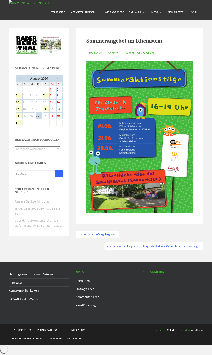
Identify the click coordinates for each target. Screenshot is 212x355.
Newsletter (175, 12)
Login (193, 12)
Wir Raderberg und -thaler (123, 12)
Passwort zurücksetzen (24, 299)
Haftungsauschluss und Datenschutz (34, 274)
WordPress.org (86, 305)
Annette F (114, 53)
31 (19, 122)
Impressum (16, 282)
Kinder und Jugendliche (140, 53)
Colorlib (171, 330)
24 (19, 116)
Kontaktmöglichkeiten (24, 290)
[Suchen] (59, 173)
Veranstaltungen (83, 12)
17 (19, 109)
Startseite (58, 12)
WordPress (197, 330)
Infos (154, 12)
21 (46, 109)
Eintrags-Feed (85, 289)
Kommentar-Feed (88, 297)
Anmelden (83, 281)
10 (19, 102)
